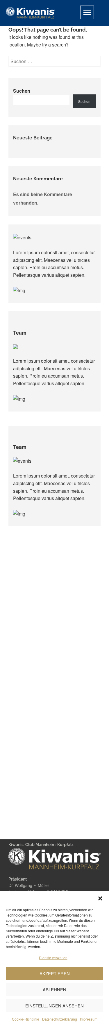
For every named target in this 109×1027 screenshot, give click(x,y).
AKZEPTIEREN (55, 973)
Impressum (88, 1018)
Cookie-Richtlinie (25, 1018)
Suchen (21, 90)
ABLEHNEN (54, 989)
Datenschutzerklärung (59, 1018)
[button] (100, 898)
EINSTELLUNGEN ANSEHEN (54, 1005)
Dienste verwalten (53, 957)
